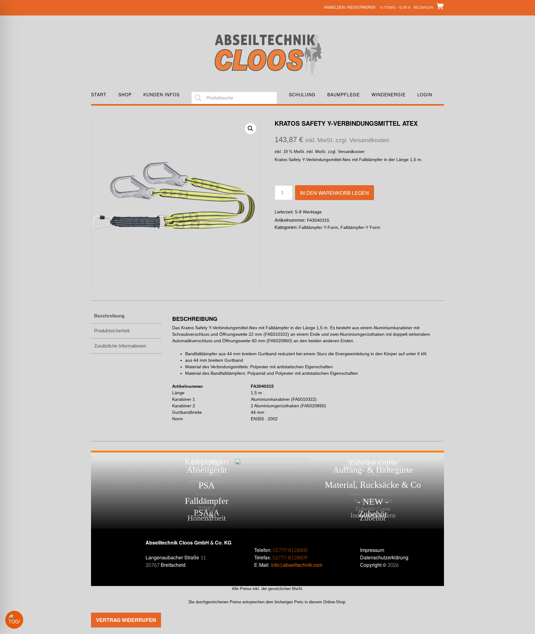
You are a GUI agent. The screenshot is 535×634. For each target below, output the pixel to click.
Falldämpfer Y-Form (318, 227)
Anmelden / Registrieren (350, 7)
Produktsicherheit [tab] (111, 330)
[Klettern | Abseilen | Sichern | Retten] (267, 55)
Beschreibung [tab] (109, 315)
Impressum (372, 550)
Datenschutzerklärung (384, 557)
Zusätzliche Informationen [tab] (120, 345)
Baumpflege (343, 95)
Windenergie (389, 95)
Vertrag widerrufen (126, 619)
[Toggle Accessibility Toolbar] (23, 619)
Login (424, 95)
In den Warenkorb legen (334, 192)
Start (99, 95)
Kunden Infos (161, 95)
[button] (250, 128)
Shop (125, 95)
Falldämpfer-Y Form (360, 227)
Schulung (302, 95)
